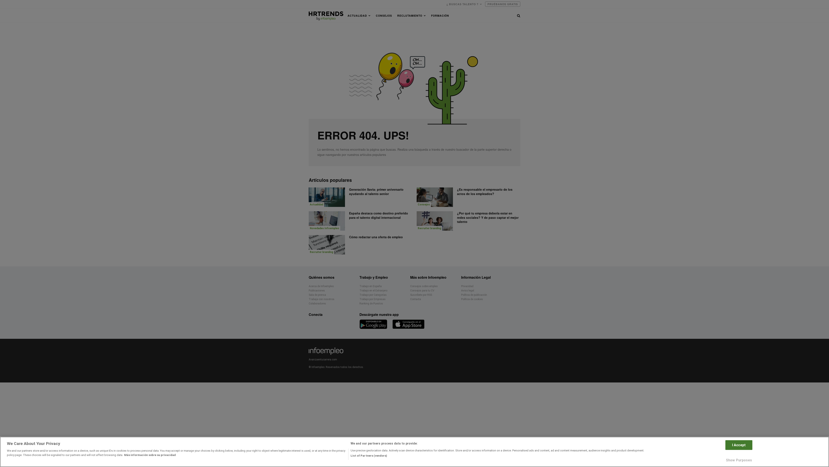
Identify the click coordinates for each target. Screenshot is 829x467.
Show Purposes (739, 460)
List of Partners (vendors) (369, 455)
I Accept (739, 445)
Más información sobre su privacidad (150, 454)
